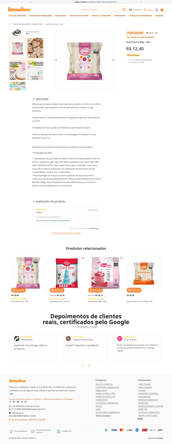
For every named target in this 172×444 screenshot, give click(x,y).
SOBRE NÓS (142, 409)
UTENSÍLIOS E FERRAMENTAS (107, 403)
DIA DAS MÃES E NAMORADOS (108, 412)
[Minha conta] (156, 9)
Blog (140, 419)
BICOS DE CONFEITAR (104, 384)
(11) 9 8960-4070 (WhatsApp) (24, 409)
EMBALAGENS (101, 390)
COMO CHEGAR (144, 384)
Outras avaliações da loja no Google (66, 233)
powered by (155, 438)
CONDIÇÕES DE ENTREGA (148, 393)
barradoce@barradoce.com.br (22, 415)
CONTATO (142, 390)
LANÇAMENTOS (144, 397)
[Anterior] (31, 1)
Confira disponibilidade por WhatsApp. (57, 399)
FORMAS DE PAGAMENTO (148, 400)
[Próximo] (140, 1)
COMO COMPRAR (145, 387)
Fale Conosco (17, 413)
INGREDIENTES (102, 400)
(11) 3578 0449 (17, 406)
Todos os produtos (103, 415)
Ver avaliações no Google (87, 327)
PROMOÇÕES (143, 403)
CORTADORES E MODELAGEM (107, 387)
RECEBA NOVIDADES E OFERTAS (150, 406)
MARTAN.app (94, 228)
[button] (156, 9)
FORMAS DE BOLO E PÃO (105, 393)
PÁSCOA (99, 406)
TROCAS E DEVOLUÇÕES (147, 415)
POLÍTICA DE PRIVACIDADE (149, 412)
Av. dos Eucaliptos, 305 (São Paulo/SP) (28, 419)
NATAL (98, 409)
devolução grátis (136, 33)
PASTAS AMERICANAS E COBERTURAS (27, 24)
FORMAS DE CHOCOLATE (105, 397)
